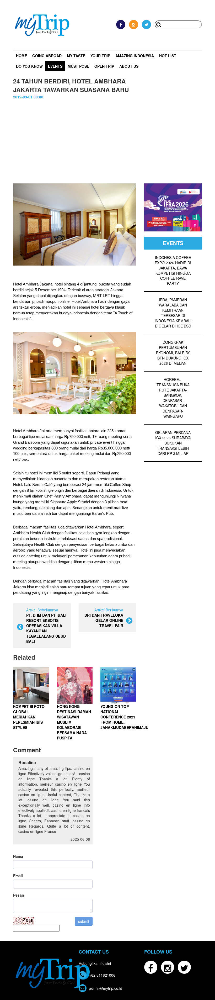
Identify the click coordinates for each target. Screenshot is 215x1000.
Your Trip (100, 55)
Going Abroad (47, 55)
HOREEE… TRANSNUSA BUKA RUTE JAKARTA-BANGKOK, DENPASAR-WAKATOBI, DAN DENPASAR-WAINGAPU (173, 398)
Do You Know (29, 66)
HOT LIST (167, 55)
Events (55, 66)
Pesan (18, 895)
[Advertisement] (107, 144)
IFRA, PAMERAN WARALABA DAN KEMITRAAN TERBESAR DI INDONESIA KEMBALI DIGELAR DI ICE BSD (173, 313)
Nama (18, 856)
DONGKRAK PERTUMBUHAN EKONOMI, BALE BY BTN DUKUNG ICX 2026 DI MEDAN (173, 353)
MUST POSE (78, 66)
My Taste (76, 55)
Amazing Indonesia (134, 55)
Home (21, 55)
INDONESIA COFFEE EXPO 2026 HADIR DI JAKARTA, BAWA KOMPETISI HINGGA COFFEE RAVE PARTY (173, 270)
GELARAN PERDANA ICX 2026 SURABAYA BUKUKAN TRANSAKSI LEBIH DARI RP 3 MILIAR (173, 443)
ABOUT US (128, 66)
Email (18, 875)
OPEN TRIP (104, 66)
